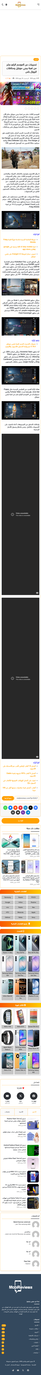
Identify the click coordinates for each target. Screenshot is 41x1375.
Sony (33, 917)
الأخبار (36, 59)
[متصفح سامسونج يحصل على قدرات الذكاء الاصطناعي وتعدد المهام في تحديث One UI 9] (11, 867)
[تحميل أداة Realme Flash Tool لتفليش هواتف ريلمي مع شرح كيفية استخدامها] (33, 1124)
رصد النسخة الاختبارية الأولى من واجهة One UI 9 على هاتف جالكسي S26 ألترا (31, 852)
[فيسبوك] (36, 808)
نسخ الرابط (8, 798)
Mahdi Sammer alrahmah (21, 1222)
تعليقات (7, 1112)
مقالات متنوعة (33, 1329)
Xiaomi (20, 897)
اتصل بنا (7, 1365)
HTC (7, 912)
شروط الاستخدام (15, 1365)
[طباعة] (13, 812)
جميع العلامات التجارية (19, 924)
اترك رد (20, 821)
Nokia (20, 917)
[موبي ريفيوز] (20, 4)
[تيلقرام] (28, 812)
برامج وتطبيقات (33, 1339)
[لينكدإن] (25, 808)
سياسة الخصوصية (26, 1365)
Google (7, 902)
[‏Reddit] (15, 808)
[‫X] (30, 808)
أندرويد (36, 1332)
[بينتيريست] (20, 808)
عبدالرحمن (27, 1232)
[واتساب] (5, 808)
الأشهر (34, 1112)
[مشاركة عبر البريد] (18, 812)
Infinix (20, 902)
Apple (33, 912)
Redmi (20, 907)
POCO (33, 897)
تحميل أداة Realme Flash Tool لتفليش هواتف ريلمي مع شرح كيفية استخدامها (15, 1121)
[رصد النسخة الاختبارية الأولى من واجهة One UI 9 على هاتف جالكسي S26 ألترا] (30, 841)
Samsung (7, 897)
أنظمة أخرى (34, 1346)
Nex (33, 907)
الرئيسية (34, 1365)
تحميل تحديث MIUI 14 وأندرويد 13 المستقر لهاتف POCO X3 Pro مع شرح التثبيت (14, 1187)
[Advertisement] (20, 33)
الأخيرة (21, 1112)
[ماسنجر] (10, 808)
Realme (33, 902)
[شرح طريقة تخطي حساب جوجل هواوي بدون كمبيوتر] (33, 1137)
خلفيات (36, 1342)
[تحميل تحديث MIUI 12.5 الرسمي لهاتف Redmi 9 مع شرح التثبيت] (33, 1176)
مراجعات (35, 1353)
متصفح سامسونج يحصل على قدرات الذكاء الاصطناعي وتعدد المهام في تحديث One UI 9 (11, 878)
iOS (37, 1349)
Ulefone (7, 917)
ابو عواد (28, 1242)
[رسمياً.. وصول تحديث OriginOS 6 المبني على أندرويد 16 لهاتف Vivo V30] (11, 841)
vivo (7, 907)
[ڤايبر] (23, 812)
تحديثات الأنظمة (33, 1336)
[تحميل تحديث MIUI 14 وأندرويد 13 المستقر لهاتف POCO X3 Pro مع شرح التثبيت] (33, 1190)
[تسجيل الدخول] (6, 5)
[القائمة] (38, 5)
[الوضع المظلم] (3, 5)
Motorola (20, 912)
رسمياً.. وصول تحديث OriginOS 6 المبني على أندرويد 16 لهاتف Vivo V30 (12, 852)
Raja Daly (27, 1261)
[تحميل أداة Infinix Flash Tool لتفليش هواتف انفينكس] (33, 1163)
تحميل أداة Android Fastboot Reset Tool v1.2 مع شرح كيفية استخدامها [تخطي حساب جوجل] (15, 1147)
